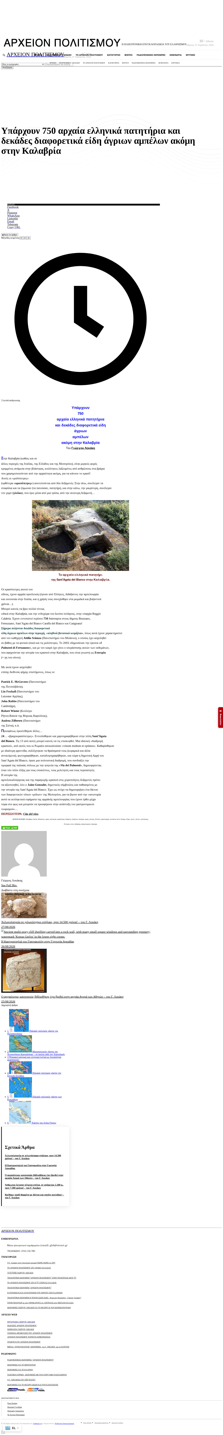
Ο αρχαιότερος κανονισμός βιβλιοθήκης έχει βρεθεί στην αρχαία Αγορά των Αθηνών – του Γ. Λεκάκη (34, 1176)
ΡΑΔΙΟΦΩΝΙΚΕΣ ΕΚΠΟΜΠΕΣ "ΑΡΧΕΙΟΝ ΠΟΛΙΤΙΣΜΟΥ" (30, 1359)
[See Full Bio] (18, 885)
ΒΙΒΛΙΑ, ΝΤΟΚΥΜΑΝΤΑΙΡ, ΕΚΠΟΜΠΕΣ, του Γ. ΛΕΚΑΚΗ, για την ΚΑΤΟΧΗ (38, 1346)
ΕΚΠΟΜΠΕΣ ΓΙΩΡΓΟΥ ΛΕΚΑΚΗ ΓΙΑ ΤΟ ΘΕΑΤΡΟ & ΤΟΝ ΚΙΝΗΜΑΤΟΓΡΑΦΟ (39, 1307)
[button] (4, 55)
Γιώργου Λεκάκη (83, 448)
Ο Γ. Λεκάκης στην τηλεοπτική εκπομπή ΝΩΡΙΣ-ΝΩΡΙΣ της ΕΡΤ (31, 1262)
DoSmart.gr (37, 1423)
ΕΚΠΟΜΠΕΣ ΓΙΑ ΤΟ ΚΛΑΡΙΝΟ (20, 1369)
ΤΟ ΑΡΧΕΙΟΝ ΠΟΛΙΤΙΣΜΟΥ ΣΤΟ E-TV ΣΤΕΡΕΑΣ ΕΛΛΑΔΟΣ (31, 1282)
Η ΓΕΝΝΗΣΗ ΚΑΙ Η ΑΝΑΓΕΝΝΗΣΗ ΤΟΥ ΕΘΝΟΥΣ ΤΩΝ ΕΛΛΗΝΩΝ (35, 1292)
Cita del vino (30, 813)
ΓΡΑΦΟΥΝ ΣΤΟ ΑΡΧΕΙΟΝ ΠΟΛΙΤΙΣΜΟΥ (24, 1342)
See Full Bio (9, 885)
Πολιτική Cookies (14, 1407)
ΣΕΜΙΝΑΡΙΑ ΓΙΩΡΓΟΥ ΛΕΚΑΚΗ (20, 1329)
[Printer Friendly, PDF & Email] (9, 828)
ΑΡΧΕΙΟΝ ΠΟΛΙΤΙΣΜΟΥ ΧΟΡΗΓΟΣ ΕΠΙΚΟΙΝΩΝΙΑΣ (28, 1336)
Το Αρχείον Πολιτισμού (16, 1414)
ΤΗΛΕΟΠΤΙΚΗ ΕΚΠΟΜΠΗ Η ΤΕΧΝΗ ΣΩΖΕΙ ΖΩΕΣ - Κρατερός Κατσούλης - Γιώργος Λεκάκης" (44, 1297)
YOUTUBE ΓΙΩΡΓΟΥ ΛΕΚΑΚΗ (20, 1272)
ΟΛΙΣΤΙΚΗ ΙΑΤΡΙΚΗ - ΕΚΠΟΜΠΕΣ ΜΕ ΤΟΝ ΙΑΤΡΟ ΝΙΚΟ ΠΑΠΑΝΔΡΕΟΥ (37, 1374)
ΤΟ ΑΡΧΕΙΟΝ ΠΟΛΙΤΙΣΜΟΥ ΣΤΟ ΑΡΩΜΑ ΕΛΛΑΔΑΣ (29, 1267)
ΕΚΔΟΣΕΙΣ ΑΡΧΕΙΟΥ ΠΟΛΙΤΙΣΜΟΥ (22, 1325)
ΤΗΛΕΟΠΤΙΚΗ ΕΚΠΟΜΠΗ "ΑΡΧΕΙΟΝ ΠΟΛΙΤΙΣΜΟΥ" (29, 1287)
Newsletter (220, 717)
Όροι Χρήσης (12, 1403)
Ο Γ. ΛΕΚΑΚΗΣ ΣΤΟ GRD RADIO (21, 1379)
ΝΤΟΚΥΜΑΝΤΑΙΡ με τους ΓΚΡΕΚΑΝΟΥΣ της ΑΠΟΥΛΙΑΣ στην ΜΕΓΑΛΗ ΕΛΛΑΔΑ (40, 1302)
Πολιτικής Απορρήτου (15, 1410)
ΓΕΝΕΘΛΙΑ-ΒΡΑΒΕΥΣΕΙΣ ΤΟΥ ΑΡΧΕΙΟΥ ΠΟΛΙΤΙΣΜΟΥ (29, 1333)
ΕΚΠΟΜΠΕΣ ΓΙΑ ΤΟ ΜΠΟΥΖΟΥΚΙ (21, 1364)
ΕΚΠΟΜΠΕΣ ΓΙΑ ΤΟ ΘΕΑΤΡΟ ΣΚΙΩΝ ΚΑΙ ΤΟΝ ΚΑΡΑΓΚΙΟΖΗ (32, 1384)
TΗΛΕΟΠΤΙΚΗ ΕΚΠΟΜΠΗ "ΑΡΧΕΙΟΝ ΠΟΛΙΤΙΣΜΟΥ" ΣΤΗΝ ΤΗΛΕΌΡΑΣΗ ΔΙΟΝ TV (41, 1277)
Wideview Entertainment (64, 1423)
